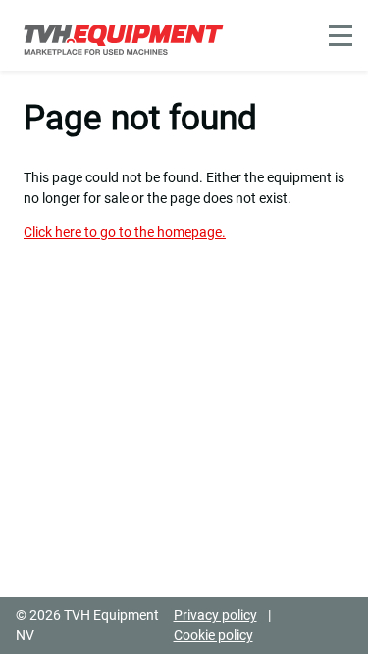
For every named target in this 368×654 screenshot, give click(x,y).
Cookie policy (213, 635)
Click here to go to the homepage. (125, 232)
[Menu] (340, 35)
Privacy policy (215, 615)
